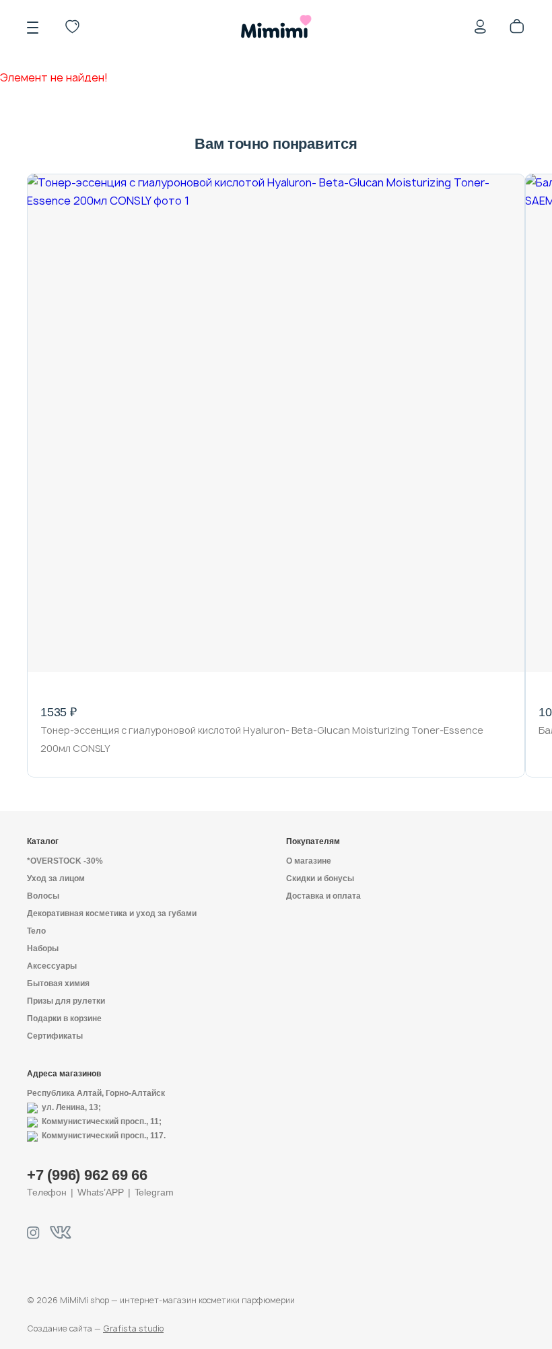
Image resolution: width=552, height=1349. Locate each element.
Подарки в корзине (64, 1018)
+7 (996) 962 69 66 (87, 1175)
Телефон (47, 1192)
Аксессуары (52, 966)
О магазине (308, 861)
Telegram (154, 1192)
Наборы (43, 948)
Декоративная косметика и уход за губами (112, 913)
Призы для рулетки (66, 1001)
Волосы (43, 896)
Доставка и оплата (323, 896)
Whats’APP (100, 1192)
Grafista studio (133, 1328)
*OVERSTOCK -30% (65, 861)
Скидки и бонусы (320, 878)
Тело (36, 931)
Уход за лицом (56, 878)
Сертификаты (55, 1036)
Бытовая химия (58, 983)
